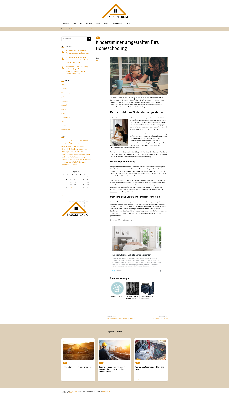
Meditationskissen (77, 154)
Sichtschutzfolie (79, 159)
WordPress (71, 392)
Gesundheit (64, 101)
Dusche (83, 144)
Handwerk (89, 23)
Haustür (81, 149)
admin (97, 58)
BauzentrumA (73, 391)
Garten (128, 23)
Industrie (79, 151)
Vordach (64, 165)
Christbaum (78, 143)
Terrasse (83, 162)
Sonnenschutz (87, 159)
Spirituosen (64, 162)
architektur (72, 141)
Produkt (98, 23)
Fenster (70, 146)
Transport (64, 125)
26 (71, 187)
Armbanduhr (79, 141)
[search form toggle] (167, 23)
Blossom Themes (106, 391)
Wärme (75, 165)
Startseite (66, 23)
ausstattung (64, 144)
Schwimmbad (65, 159)
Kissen (84, 151)
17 (62, 185)
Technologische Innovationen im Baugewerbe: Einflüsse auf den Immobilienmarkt (112, 369)
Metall (88, 154)
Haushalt (106, 23)
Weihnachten (69, 164)
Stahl (69, 162)
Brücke (74, 143)
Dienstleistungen (117, 23)
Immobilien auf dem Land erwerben (77, 367)
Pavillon (63, 157)
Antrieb (62, 140)
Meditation (71, 154)
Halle (72, 149)
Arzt (84, 141)
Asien (87, 141)
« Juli (62, 195)
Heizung (64, 151)
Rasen (77, 157)
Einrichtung (64, 146)
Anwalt (67, 141)
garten (63, 97)
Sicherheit (72, 159)
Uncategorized (65, 129)
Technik (74, 23)
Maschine (65, 154)
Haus (76, 149)
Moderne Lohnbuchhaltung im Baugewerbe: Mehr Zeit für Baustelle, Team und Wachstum (78, 60)
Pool (68, 157)
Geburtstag (81, 146)
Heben (85, 149)
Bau (81, 23)
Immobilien (71, 152)
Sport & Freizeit (66, 117)
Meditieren (83, 154)
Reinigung (82, 157)
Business (64, 89)
